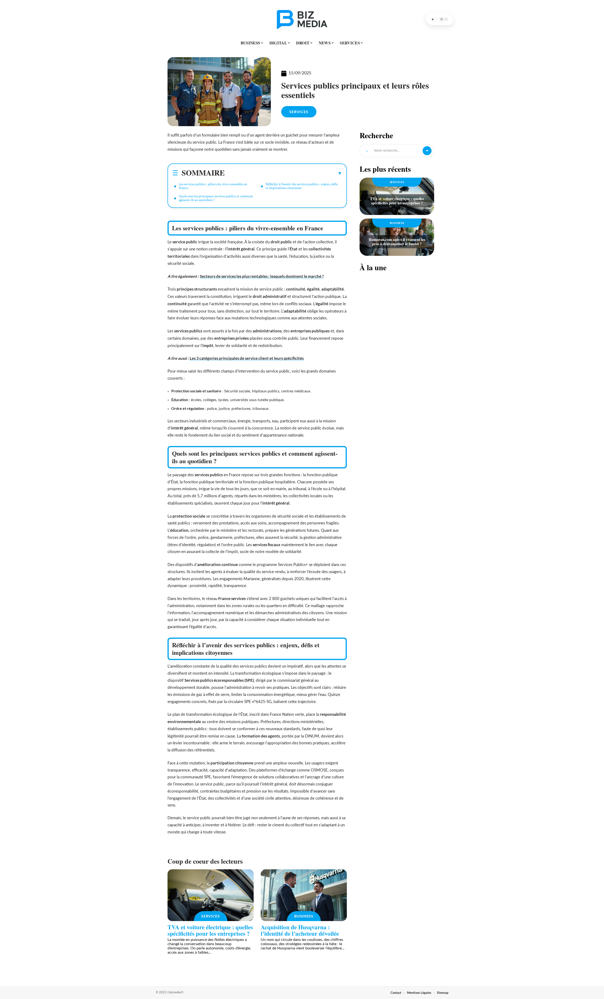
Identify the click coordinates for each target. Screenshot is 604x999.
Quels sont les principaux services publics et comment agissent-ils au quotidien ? (216, 198)
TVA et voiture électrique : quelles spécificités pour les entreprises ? (210, 930)
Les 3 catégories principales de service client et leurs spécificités (247, 358)
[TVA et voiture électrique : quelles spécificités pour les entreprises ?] (211, 895)
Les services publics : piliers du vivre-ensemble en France (213, 186)
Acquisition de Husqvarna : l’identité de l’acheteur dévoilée (300, 930)
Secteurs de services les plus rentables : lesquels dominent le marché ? (262, 276)
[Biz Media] (302, 19)
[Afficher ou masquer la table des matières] (283, 173)
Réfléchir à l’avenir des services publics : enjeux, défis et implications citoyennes (302, 186)
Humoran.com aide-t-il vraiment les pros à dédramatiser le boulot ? (397, 241)
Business (303, 916)
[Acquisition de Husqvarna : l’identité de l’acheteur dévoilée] (304, 895)
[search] (433, 19)
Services (298, 111)
